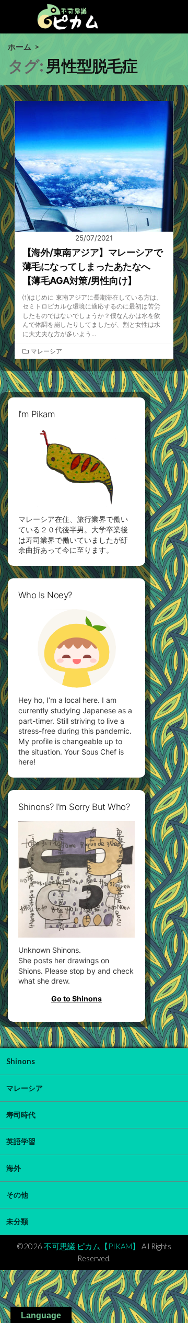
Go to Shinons (76, 998)
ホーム (19, 46)
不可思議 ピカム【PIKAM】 (92, 1246)
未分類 (17, 1221)
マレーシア (46, 351)
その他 (17, 1194)
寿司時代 (21, 1114)
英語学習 (21, 1141)
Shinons (20, 1061)
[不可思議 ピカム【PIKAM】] (67, 17)
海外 (13, 1168)
